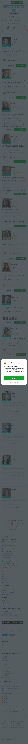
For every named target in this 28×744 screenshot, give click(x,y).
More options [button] (14, 382)
